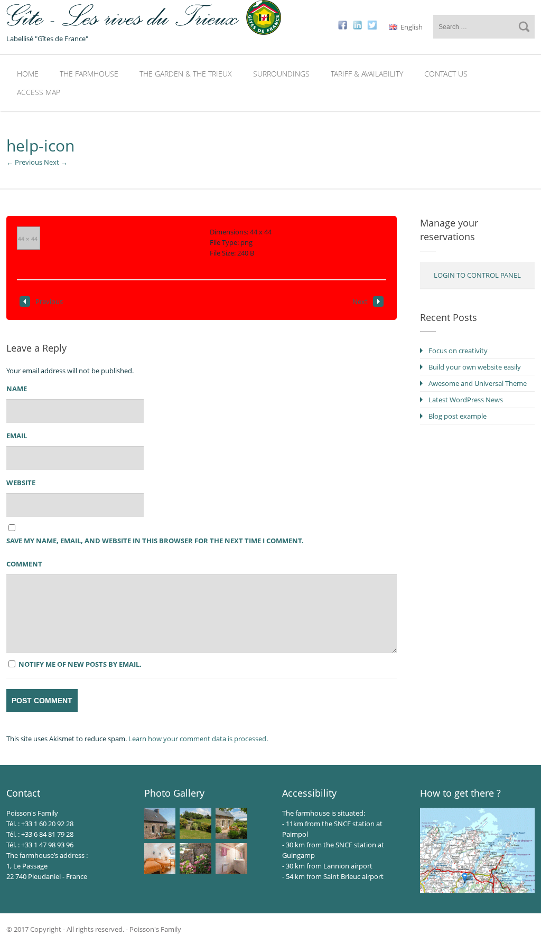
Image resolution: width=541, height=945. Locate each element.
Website (20, 482)
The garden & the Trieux (185, 74)
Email (16, 435)
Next (360, 301)
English (411, 27)
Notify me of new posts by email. (80, 664)
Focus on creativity (458, 350)
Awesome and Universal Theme (477, 383)
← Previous (24, 162)
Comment (24, 564)
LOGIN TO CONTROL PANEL (477, 275)
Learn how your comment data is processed (197, 738)
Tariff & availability (367, 74)
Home (28, 74)
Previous (49, 301)
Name (16, 388)
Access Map (38, 92)
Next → (56, 162)
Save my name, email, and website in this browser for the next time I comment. (155, 540)
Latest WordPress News (465, 399)
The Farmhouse (89, 74)
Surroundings (281, 74)
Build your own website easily (474, 367)
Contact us (446, 74)
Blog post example (457, 416)
